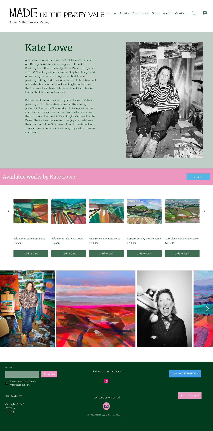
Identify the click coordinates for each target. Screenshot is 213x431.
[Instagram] (106, 381)
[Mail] (106, 406)
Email (9, 367)
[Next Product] (204, 211)
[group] (106, 222)
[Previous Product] (9, 211)
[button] (194, 14)
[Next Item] (207, 309)
